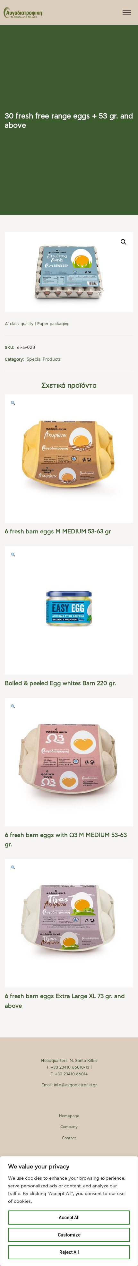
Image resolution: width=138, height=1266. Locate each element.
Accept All (69, 1217)
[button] (123, 242)
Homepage (69, 1116)
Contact (69, 1138)
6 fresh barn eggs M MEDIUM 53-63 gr (58, 532)
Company (69, 1127)
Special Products (44, 359)
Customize (69, 1234)
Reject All (69, 1252)
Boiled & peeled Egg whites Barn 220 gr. (60, 683)
